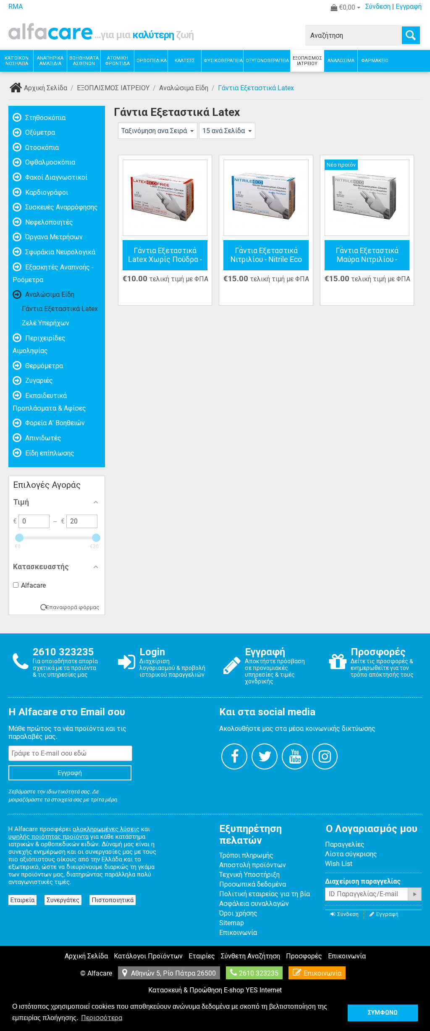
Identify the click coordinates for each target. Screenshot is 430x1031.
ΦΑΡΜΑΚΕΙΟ (374, 60)
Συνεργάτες (63, 900)
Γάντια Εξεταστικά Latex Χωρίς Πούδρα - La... (165, 255)
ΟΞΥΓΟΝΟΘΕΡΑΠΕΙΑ (267, 60)
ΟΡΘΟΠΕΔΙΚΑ (151, 60)
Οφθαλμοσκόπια (49, 162)
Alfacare (33, 585)
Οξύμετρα (39, 132)
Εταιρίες (202, 956)
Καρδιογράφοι (46, 192)
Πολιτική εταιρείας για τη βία (264, 894)
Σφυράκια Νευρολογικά (59, 252)
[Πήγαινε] (414, 894)
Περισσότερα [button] (101, 1018)
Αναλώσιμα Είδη (183, 88)
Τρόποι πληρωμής (246, 855)
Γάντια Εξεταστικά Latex (60, 309)
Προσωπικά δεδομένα (252, 884)
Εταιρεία (22, 900)
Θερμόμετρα (43, 366)
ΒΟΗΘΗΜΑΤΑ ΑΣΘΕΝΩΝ (84, 60)
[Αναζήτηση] (411, 35)
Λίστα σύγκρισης (351, 854)
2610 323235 (258, 973)
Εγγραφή (409, 6)
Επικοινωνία (238, 933)
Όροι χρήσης (238, 913)
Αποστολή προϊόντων (252, 865)
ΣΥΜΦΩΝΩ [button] (383, 1012)
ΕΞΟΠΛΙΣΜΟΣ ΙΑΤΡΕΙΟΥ (307, 60)
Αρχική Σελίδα (45, 88)
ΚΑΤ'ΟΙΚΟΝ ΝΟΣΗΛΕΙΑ (17, 60)
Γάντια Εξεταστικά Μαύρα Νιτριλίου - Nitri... (367, 255)
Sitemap (231, 923)
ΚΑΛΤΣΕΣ (185, 60)
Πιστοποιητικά (113, 900)
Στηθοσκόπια (45, 118)
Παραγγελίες (344, 844)
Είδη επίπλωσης (49, 453)
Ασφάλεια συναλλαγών (254, 904)
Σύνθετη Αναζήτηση (250, 956)
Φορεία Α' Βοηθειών (54, 423)
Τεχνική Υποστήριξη (249, 875)
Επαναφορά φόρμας (73, 607)
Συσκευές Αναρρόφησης (61, 207)
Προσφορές (304, 956)
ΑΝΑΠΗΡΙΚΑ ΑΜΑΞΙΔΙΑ (50, 60)
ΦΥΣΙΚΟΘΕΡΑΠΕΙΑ (223, 60)
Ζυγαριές (38, 381)
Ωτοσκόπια (41, 148)
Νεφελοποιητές (48, 222)
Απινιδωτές (42, 438)
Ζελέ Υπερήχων (45, 323)
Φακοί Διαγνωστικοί (55, 177)
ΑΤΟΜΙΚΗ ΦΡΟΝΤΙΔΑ (117, 60)
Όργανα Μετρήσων (53, 237)
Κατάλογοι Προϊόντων (148, 956)
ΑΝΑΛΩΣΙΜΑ (341, 60)
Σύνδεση (378, 6)
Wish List (338, 864)
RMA (15, 6)
